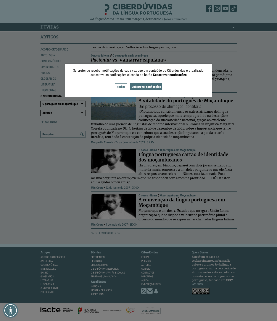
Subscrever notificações (146, 87)
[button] (10, 310)
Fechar (121, 87)
